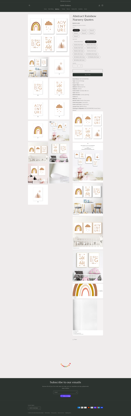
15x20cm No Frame (78, 44)
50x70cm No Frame (92, 51)
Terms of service (61, 412)
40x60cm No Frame (78, 51)
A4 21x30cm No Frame (79, 60)
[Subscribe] (76, 392)
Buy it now (87, 74)
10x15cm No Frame (79, 42)
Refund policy (47, 412)
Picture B (92, 30)
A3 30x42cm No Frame (93, 57)
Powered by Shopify (39, 412)
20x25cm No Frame (91, 44)
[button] (29, 5)
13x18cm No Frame (90, 41)
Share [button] (75, 339)
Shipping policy (68, 412)
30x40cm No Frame (91, 47)
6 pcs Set (76, 30)
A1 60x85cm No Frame (91, 54)
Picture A (84, 30)
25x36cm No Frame (78, 47)
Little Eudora (33, 412)
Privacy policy (54, 412)
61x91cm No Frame (78, 54)
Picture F (76, 36)
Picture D (84, 33)
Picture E (92, 33)
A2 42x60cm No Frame (79, 57)
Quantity (74, 63)
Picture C (76, 33)
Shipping (74, 25)
